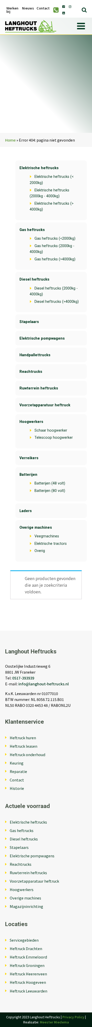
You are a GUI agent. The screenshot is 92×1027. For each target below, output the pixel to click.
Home (10, 140)
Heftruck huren (23, 737)
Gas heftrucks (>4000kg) (54, 259)
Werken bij (12, 10)
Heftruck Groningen (27, 965)
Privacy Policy (73, 1016)
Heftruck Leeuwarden (28, 991)
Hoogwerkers (31, 422)
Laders (25, 511)
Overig (39, 551)
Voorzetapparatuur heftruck (44, 405)
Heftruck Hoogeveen (28, 982)
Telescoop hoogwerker (53, 437)
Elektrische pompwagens (42, 338)
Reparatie (18, 771)
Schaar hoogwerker (50, 430)
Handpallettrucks (34, 355)
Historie (17, 788)
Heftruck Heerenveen (28, 973)
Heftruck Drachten (26, 948)
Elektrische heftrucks (39, 168)
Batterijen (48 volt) (49, 483)
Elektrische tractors (50, 543)
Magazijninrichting (26, 906)
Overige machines (35, 527)
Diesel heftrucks (34, 279)
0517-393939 (23, 677)
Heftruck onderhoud (27, 754)
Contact (43, 8)
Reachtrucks (30, 372)
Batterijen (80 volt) (49, 491)
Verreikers (28, 458)
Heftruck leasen (23, 746)
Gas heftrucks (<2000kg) (54, 238)
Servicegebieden (24, 940)
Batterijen (28, 474)
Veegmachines (46, 536)
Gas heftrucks (32, 230)
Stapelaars (29, 322)
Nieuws (28, 8)
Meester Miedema (54, 1022)
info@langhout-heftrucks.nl (43, 683)
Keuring (17, 763)
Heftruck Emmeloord (28, 957)
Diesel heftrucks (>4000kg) (56, 301)
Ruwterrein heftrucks (38, 388)
